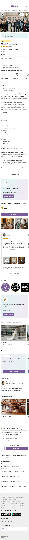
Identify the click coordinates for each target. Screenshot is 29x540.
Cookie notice (12, 499)
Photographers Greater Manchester (9, 438)
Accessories (17, 479)
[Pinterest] (8, 521)
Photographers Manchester (7, 440)
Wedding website (5, 507)
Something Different (16, 466)
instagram (5, 120)
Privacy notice (4, 499)
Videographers (15, 473)
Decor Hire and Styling (19, 463)
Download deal (14, 371)
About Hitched (22, 503)
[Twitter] (5, 521)
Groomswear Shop (5, 481)
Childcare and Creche (21, 486)
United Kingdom (8, 528)
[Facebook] (2, 521)
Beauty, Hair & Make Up (6, 463)
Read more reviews (14, 273)
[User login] (27, 6)
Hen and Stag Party (20, 484)
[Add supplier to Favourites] (27, 14)
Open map (23, 430)
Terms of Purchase (20, 497)
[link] (13, 336)
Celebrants (11, 486)
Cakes (10, 471)
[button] (14, 189)
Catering (3, 473)
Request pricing (17, 448)
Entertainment (14, 468)
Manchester (15, 10)
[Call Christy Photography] (3, 448)
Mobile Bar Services (5, 466)
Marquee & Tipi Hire (14, 476)
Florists (8, 473)
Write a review (14, 214)
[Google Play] (16, 515)
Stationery (22, 471)
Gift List (21, 505)
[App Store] (6, 515)
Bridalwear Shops (5, 468)
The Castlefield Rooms (9, 417)
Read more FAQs (14, 174)
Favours (16, 471)
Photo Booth (4, 479)
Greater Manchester (5, 10)
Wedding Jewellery (5, 489)
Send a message (8, 196)
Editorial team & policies (6, 505)
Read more (4, 112)
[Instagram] (11, 521)
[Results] (2, 14)
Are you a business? (12, 503)
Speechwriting (4, 471)
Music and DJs (22, 468)
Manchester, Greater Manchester (11, 49)
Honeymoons (14, 481)
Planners (11, 479)
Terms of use (11, 497)
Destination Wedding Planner (7, 484)
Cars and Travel (4, 476)
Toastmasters (4, 486)
